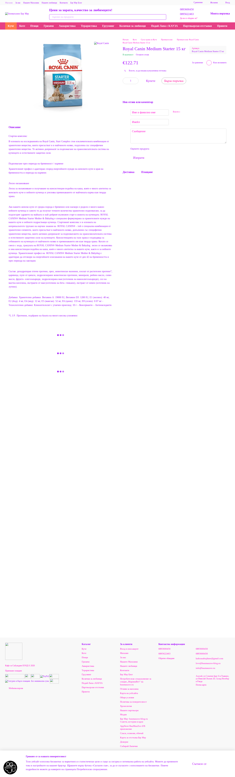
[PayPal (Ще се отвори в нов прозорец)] (44, 676)
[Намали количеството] (125, 81)
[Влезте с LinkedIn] (195, 112)
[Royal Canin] (101, 43)
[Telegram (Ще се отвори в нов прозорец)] (148, 2)
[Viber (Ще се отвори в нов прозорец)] (152, 2)
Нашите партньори (129, 710)
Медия (123, 714)
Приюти (222, 25)
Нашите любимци (49, 3)
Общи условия (127, 697)
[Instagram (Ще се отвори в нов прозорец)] (131, 2)
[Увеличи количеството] (135, 81)
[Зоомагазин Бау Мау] (13, 651)
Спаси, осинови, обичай (131, 733)
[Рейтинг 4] (171, 149)
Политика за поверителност (133, 701)
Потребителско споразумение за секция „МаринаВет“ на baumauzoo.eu (135, 681)
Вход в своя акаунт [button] (129, 649)
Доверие (124, 742)
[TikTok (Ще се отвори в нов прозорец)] (135, 2)
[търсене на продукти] (163, 17)
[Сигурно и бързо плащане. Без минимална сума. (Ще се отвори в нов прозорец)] (27, 681)
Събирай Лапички (129, 746)
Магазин (9, 3)
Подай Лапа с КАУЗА (164, 25)
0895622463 (187, 14)
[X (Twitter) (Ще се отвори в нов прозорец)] (156, 2)
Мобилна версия (15, 688)
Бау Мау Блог (76, 3)
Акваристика (67, 25)
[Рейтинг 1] (155, 149)
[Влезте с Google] (189, 112)
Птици (34, 25)
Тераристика (89, 25)
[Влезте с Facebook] (184, 112)
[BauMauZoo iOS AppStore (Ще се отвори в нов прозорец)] (177, 2)
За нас (17, 3)
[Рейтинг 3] (166, 149)
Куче (11, 25)
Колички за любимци (132, 25)
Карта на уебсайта (129, 693)
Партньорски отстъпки (197, 25)
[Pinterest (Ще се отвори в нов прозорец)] (160, 2)
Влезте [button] (132, 71)
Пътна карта (201, 685)
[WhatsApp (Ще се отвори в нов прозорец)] (164, 2)
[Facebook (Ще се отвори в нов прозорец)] (139, 2)
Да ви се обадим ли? (188, 18)
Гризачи (49, 25)
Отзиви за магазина (129, 689)
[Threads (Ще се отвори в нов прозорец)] (173, 2)
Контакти (64, 3)
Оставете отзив (142, 54)
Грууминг (108, 25)
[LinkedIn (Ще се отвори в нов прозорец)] (168, 2)
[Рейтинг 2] (160, 149)
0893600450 (187, 9)
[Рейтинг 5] (177, 149)
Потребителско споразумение (92, 769)
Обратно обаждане (166, 658)
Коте (22, 25)
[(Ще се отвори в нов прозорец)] (14, 676)
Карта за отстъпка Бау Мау (133, 737)
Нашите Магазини (31, 3)
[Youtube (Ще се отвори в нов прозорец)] (144, 2)
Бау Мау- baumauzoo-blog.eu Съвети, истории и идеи (134, 720)
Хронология (126, 706)
